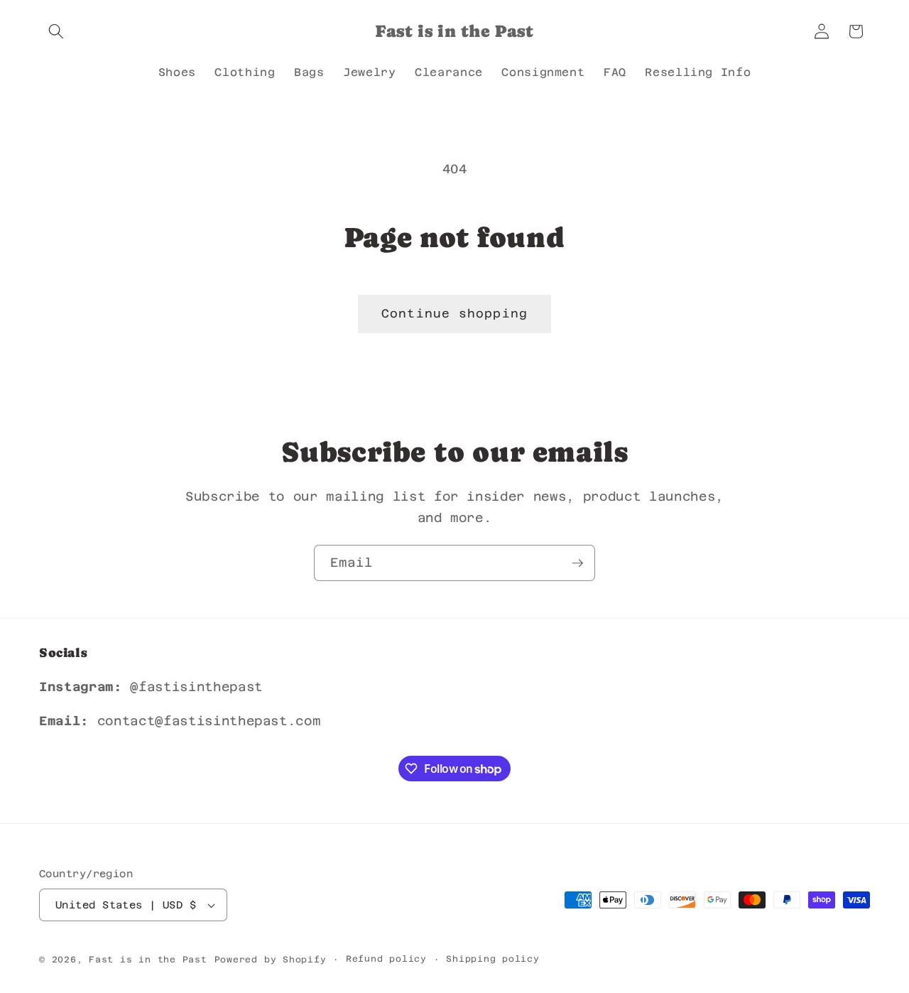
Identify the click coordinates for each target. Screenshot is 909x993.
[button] (56, 31)
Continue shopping (454, 313)
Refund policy (386, 959)
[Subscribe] (577, 563)
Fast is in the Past (148, 960)
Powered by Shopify (270, 960)
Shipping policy (493, 959)
